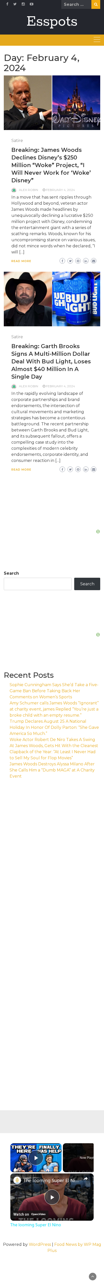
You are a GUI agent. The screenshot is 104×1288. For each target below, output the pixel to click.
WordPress (40, 1244)
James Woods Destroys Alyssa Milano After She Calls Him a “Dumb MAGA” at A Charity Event (52, 770)
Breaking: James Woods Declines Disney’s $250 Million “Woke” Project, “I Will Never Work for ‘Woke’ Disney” (51, 165)
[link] (17, 1180)
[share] (85, 1178)
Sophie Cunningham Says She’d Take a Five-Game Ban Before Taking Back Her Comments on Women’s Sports (54, 690)
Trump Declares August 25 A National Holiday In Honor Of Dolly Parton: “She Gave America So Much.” (54, 727)
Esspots (52, 22)
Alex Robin (28, 190)
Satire (17, 140)
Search (11, 573)
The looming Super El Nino (52, 1180)
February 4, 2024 (60, 190)
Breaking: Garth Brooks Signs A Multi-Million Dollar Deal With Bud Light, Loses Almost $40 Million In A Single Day (51, 361)
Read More (21, 261)
